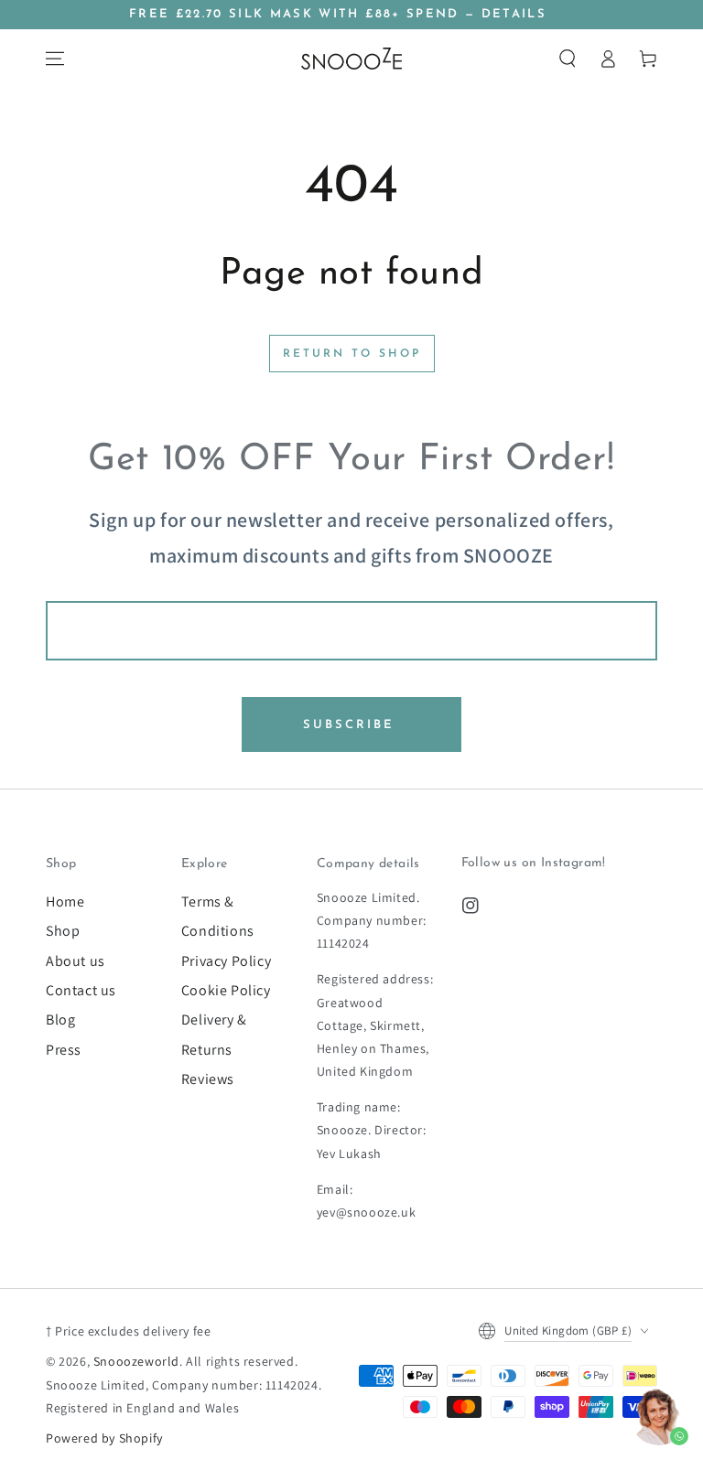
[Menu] (55, 58)
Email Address (351, 586)
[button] (567, 58)
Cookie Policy (226, 990)
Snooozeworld (136, 1361)
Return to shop (352, 354)
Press (63, 1049)
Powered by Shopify (104, 1438)
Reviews (207, 1079)
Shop (63, 930)
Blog (60, 1019)
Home (65, 901)
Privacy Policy (226, 961)
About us (75, 961)
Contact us (81, 990)
